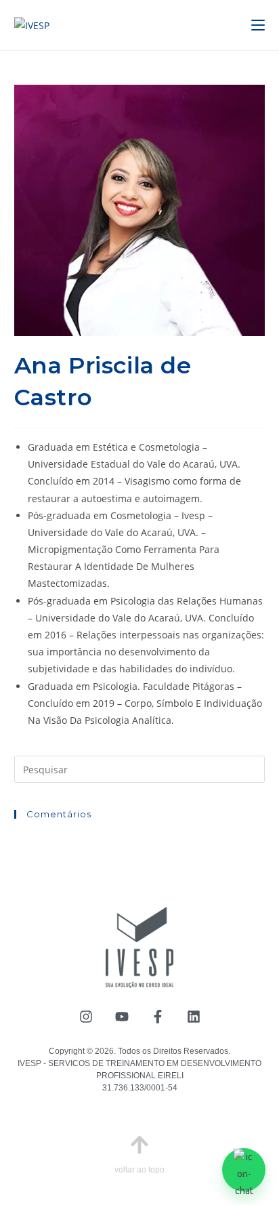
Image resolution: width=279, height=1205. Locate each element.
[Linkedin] (194, 1017)
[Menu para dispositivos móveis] (258, 25)
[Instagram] (86, 1017)
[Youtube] (122, 1017)
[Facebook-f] (158, 1017)
